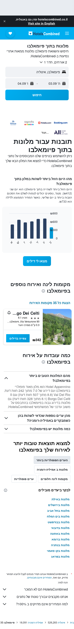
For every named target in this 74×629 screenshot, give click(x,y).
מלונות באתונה (59, 533)
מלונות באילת (60, 499)
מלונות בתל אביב (58, 510)
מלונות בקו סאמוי (58, 551)
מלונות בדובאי (60, 528)
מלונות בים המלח (58, 516)
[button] (4, 21)
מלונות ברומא (60, 539)
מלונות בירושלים (58, 505)
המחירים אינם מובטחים (39, 577)
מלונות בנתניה (60, 545)
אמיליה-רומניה (35, 622)
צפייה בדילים (17, 338)
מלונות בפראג (60, 556)
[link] (37, 261)
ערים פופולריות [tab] (24, 479)
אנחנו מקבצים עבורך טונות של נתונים (42, 596)
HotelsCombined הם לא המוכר (46, 589)
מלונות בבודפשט (58, 522)
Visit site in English (41, 23)
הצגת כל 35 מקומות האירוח (49, 302)
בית (72, 622)
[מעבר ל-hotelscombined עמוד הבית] (44, 33)
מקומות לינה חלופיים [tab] (54, 479)
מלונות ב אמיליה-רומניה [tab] (52, 469)
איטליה (61, 622)
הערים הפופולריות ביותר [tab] (52, 460)
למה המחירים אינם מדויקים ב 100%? (42, 604)
